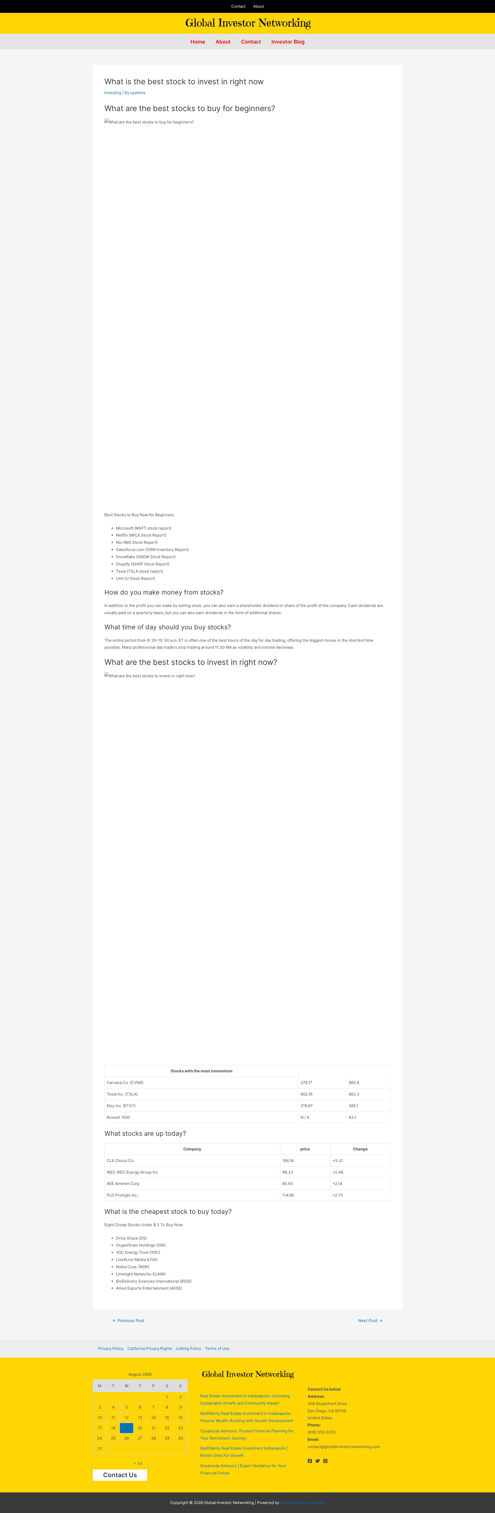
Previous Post (128, 1321)
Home (198, 42)
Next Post (370, 1321)
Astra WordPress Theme (302, 1502)
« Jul (138, 1463)
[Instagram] (325, 1461)
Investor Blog (288, 42)
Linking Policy (188, 1348)
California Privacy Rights (149, 1348)
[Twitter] (317, 1461)
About (258, 6)
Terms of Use (217, 1348)
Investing (112, 92)
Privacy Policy (110, 1348)
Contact (238, 6)
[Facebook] (310, 1461)
